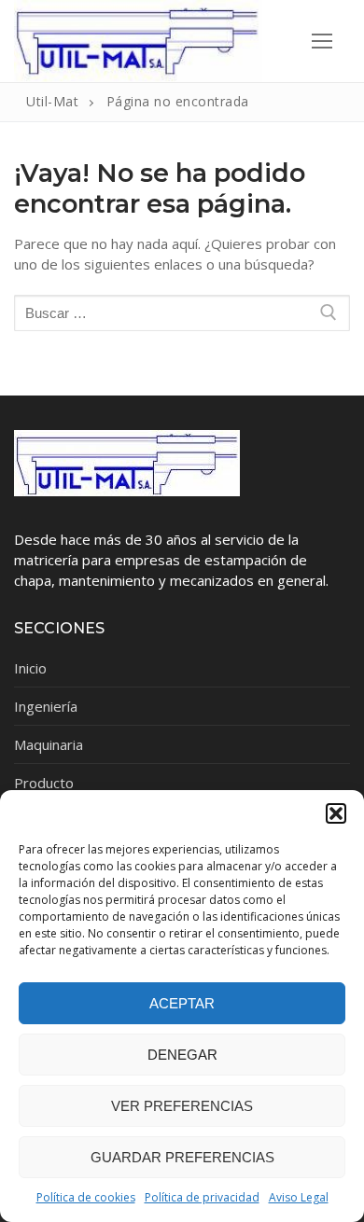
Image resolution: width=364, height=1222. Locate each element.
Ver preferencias (182, 1106)
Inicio (30, 668)
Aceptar (182, 1003)
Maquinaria (48, 744)
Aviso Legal (299, 1197)
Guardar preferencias (182, 1157)
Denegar (182, 1054)
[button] (336, 813)
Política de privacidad (202, 1197)
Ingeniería (45, 706)
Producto (44, 782)
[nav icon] (321, 41)
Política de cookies (85, 1197)
